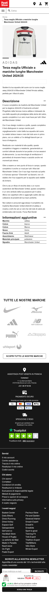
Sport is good (31, 530)
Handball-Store (9, 533)
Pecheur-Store (32, 512)
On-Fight (6, 548)
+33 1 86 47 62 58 (24, 386)
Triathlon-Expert (33, 539)
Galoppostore (8, 527)
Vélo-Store (30, 545)
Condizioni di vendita (11, 484)
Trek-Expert (31, 536)
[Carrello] (46, 4)
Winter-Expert (32, 548)
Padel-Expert (8, 551)
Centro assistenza (10, 460)
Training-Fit (31, 533)
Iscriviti (39, 571)
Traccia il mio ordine (11, 463)
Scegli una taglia (24, 589)
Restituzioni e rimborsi (12, 487)
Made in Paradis (9, 542)
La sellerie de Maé (10, 539)
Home (5, 17)
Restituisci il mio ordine (12, 466)
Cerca (14, 10)
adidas (10, 62)
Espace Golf (7, 524)
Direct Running (8, 518)
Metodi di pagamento (11, 493)
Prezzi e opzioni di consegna (15, 496)
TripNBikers (31, 542)
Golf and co (7, 530)
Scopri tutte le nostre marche (24, 356)
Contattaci (24, 378)
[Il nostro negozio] (34, 4)
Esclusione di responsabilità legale (17, 490)
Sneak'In (29, 524)
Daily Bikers (7, 515)
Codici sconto (8, 469)
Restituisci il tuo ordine (24, 425)
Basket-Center (8, 512)
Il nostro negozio (9, 502)
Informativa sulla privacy (12, 499)
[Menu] (3, 11)
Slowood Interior (33, 518)
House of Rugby (9, 536)
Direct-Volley (7, 521)
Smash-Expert (32, 521)
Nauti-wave (7, 545)
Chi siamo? (7, 478)
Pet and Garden (33, 515)
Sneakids (30, 527)
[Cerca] (9, 10)
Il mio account (8, 457)
